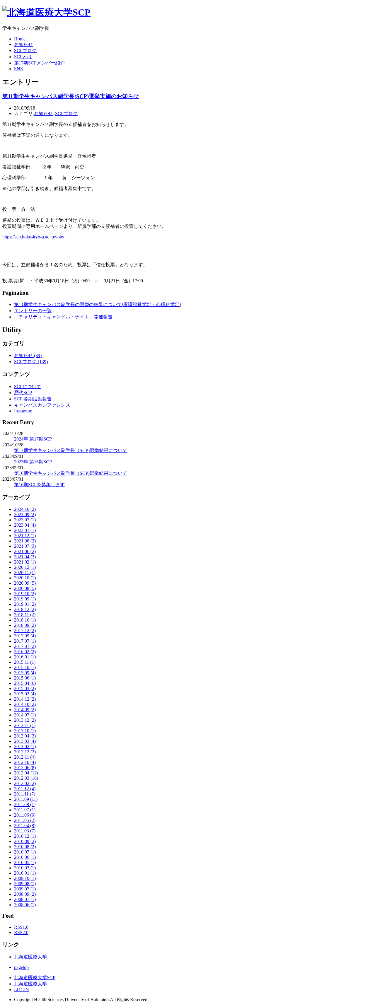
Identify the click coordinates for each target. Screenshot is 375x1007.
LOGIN (21, 989)
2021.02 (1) (25, 561)
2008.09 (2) (25, 894)
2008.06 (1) (25, 904)
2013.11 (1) (24, 725)
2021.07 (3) (25, 546)
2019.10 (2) (25, 593)
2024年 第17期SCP (33, 438)
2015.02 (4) (25, 693)
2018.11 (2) (24, 614)
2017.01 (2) (25, 646)
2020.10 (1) (25, 577)
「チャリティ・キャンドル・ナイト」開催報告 (63, 316)
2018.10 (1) (25, 619)
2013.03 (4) (25, 741)
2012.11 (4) (24, 757)
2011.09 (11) (26, 799)
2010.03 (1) (25, 867)
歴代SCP (23, 392)
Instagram (23, 410)
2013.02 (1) (25, 746)
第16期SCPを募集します (39, 484)
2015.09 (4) (25, 672)
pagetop (21, 967)
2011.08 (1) (24, 804)
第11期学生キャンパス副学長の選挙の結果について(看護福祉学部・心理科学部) (97, 304)
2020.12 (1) (25, 567)
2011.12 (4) (24, 788)
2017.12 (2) (25, 630)
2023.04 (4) (25, 525)
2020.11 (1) (24, 572)
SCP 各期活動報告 (33, 398)
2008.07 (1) (25, 899)
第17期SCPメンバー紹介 (39, 62)
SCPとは (23, 56)
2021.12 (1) (25, 535)
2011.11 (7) (24, 793)
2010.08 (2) (25, 846)
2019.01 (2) (25, 604)
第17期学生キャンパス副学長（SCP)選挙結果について (70, 450)
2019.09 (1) (25, 598)
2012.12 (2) (25, 751)
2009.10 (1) (25, 878)
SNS (18, 68)
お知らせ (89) (28, 355)
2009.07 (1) (25, 888)
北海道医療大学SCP (34, 977)
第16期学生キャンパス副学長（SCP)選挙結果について (70, 473)
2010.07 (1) (25, 851)
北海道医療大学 (30, 956)
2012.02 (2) (25, 783)
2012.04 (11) (26, 772)
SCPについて (27, 386)
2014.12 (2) (25, 699)
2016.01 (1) (25, 656)
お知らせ (23, 44)
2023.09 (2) (25, 514)
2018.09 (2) (25, 625)
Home (19, 38)
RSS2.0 (21, 932)
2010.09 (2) (25, 841)
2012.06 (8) (25, 767)
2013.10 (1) (25, 730)
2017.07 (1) (25, 641)
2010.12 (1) (25, 836)
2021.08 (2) (25, 540)
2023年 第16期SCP (33, 461)
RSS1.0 (21, 927)
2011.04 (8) (24, 825)
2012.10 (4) (25, 762)
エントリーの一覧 (33, 310)
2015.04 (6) (25, 683)
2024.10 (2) (25, 509)
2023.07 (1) (25, 519)
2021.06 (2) (25, 551)
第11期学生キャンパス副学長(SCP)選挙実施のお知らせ (70, 96)
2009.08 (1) (25, 883)
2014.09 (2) (25, 709)
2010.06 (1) (25, 857)
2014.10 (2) (25, 704)
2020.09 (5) (25, 583)
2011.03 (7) (24, 830)
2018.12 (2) (25, 609)
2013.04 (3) (25, 735)
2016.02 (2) (25, 651)
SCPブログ (25, 50)
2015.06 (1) (25, 677)
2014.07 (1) (25, 714)
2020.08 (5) (25, 588)
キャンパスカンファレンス (42, 404)
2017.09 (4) (25, 635)
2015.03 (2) (25, 688)
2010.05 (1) (25, 862)
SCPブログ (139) (31, 361)
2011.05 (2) (24, 820)
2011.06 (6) (24, 815)
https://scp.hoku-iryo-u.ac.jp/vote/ (33, 236)
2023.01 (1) (25, 530)
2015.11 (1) (24, 662)
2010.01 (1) (25, 873)
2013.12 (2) (25, 720)
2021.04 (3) (25, 556)
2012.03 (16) (26, 778)
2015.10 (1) (25, 667)
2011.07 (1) (24, 809)
